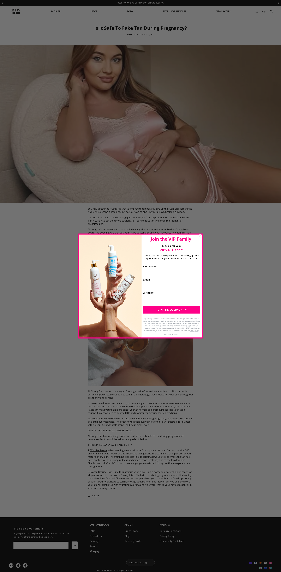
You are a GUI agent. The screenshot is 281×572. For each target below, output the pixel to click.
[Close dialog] (200, 236)
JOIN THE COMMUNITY (172, 309)
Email (146, 279)
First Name (149, 266)
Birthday (148, 292)
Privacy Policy (194, 330)
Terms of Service (173, 334)
